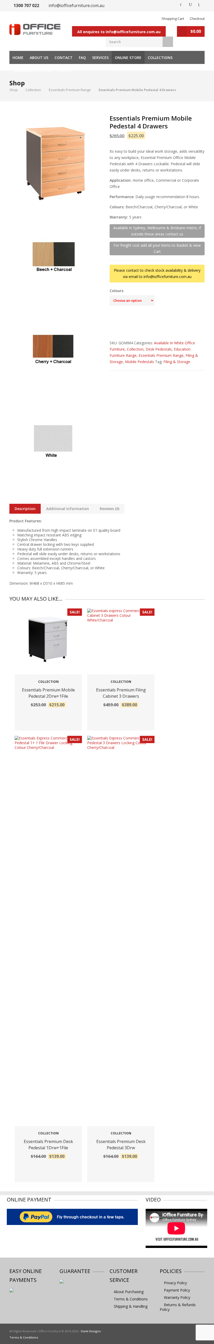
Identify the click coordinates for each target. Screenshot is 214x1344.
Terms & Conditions (131, 1298)
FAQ (82, 57)
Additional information (67, 508)
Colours (116, 290)
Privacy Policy (175, 1282)
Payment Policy (177, 1290)
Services (100, 57)
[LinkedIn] (200, 4)
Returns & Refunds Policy (178, 1307)
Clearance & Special (32, 70)
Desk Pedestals (159, 349)
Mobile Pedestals (139, 361)
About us (39, 57)
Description (25, 508)
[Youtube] (190, 4)
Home (18, 57)
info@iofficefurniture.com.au (76, 5)
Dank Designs (91, 1331)
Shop (13, 89)
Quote (64, 70)
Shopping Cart (173, 18)
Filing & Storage (176, 361)
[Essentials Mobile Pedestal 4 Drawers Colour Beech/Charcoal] (55, 163)
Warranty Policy (177, 1297)
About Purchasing (129, 1291)
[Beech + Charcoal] (54, 258)
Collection (33, 89)
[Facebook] (181, 4)
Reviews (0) (109, 508)
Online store (128, 57)
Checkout (197, 18)
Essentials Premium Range (70, 89)
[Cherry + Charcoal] (54, 350)
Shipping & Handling (130, 1306)
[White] (54, 441)
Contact (64, 57)
